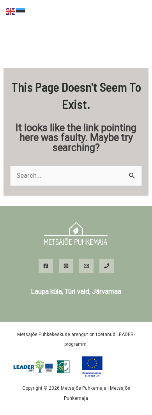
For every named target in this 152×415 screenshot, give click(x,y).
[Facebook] (46, 266)
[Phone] (106, 266)
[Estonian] (21, 10)
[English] (11, 10)
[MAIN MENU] (76, 46)
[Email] (86, 266)
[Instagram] (66, 266)
